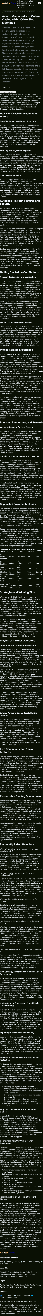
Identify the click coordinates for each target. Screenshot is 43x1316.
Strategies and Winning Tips (18, 103)
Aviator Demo (22, 5)
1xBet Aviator (30, 1285)
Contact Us (22, 1276)
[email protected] (23, 1295)
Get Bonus (6, 88)
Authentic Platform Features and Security (19, 95)
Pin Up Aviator (29, 3)
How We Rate (30, 1274)
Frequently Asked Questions (12, 109)
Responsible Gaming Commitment (21, 107)
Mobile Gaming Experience (22, 99)
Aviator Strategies (25, 1287)
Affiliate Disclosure (16, 1274)
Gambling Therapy (11, 1262)
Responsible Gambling (30, 1262)
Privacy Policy (13, 1272)
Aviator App (4, 379)
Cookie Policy (25, 1272)
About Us (3, 1272)
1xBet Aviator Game (8, 672)
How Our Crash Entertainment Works (15, 94)
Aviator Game (35, 623)
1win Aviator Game (17, 1285)
